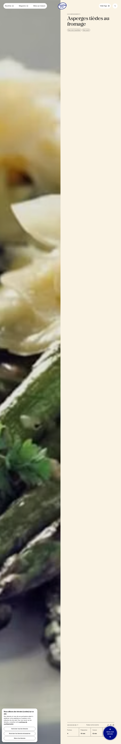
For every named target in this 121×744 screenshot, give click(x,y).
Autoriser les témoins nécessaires (19, 733)
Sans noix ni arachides (74, 30)
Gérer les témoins (19, 738)
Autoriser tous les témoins (19, 728)
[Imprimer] (113, 725)
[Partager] (111, 725)
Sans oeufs (86, 30)
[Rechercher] (115, 5)
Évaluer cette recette (92, 724)
